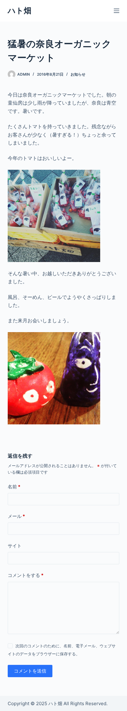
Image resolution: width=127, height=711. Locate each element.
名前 (14, 487)
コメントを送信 (30, 671)
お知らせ (78, 74)
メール (16, 516)
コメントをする (25, 575)
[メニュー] (116, 11)
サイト (15, 546)
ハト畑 (19, 10)
